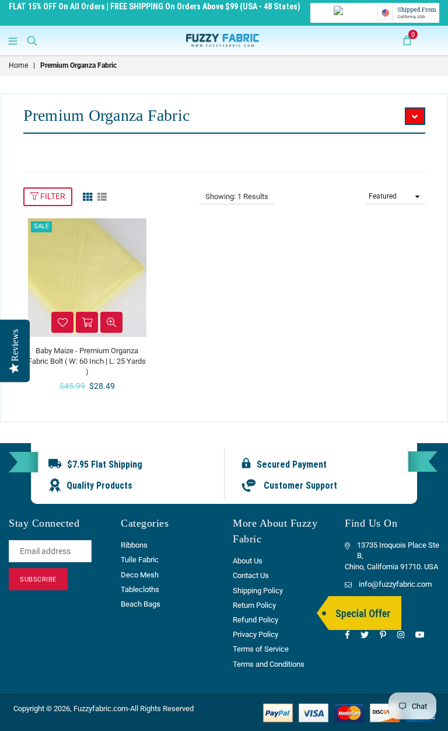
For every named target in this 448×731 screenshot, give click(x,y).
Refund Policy (255, 619)
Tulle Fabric (140, 559)
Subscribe (38, 579)
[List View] (102, 196)
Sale (41, 226)
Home (18, 65)
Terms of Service (261, 649)
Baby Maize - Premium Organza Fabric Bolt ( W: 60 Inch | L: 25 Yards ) (87, 361)
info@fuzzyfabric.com (395, 584)
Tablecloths (140, 589)
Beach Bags (140, 604)
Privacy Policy (255, 634)
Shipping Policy (258, 590)
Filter (51, 196)
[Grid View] (87, 196)
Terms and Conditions (268, 664)
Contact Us (251, 575)
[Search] (32, 40)
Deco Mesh (140, 574)
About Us (247, 560)
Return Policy (254, 605)
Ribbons (134, 545)
